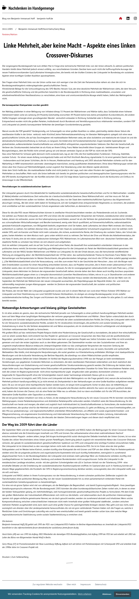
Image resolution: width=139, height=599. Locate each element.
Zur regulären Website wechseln (47, 584)
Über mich (71, 584)
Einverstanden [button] (122, 594)
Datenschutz (100, 584)
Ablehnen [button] (106, 594)
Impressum (85, 584)
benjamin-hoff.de (45, 18)
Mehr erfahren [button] (84, 594)
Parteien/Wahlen (9, 34)
